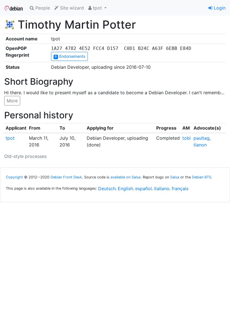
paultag (202, 138)
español (143, 188)
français (180, 188)
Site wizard (71, 8)
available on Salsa (126, 177)
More (12, 101)
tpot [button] (97, 8)
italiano (161, 188)
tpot (10, 138)
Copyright (14, 177)
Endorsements (70, 56)
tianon (200, 145)
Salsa (174, 177)
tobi (186, 138)
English (125, 188)
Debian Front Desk (66, 177)
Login (219, 8)
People (42, 8)
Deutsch (107, 188)
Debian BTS (201, 177)
